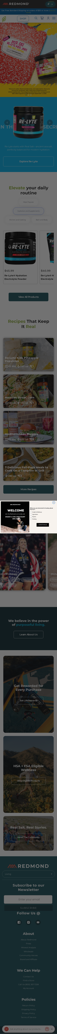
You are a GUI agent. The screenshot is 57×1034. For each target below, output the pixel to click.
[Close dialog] (53, 502)
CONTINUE (43, 525)
